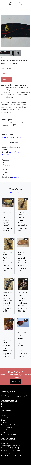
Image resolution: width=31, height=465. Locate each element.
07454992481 (16, 177)
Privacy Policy (6, 427)
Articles (4, 422)
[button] (3, 31)
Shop (3, 420)
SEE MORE (15, 192)
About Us (4, 418)
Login (3, 432)
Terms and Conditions (9, 425)
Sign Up (4, 430)
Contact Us (15, 381)
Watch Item (6, 79)
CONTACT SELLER (11, 138)
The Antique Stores (8, 435)
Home (3, 415)
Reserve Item (8, 74)
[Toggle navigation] (15, 3)
